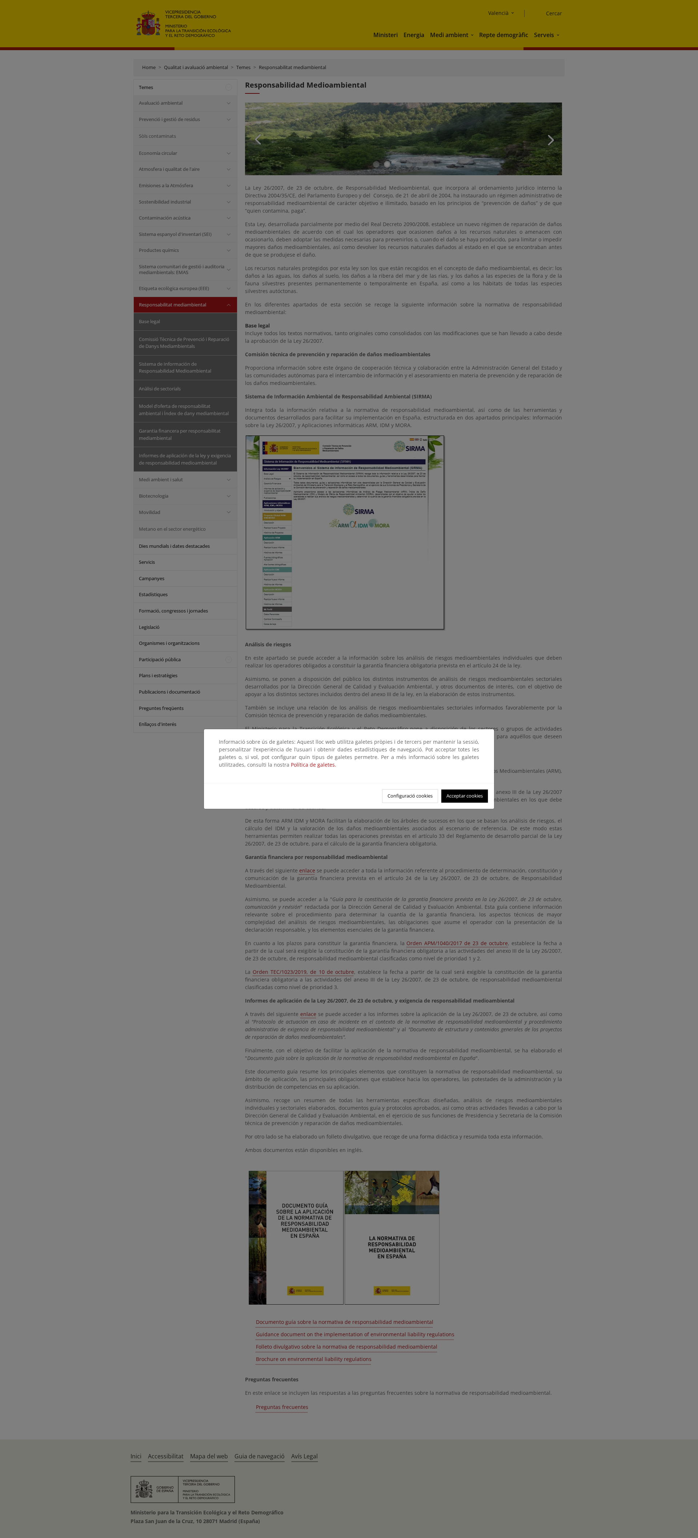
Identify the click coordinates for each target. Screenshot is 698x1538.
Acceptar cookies (464, 795)
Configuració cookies (410, 795)
